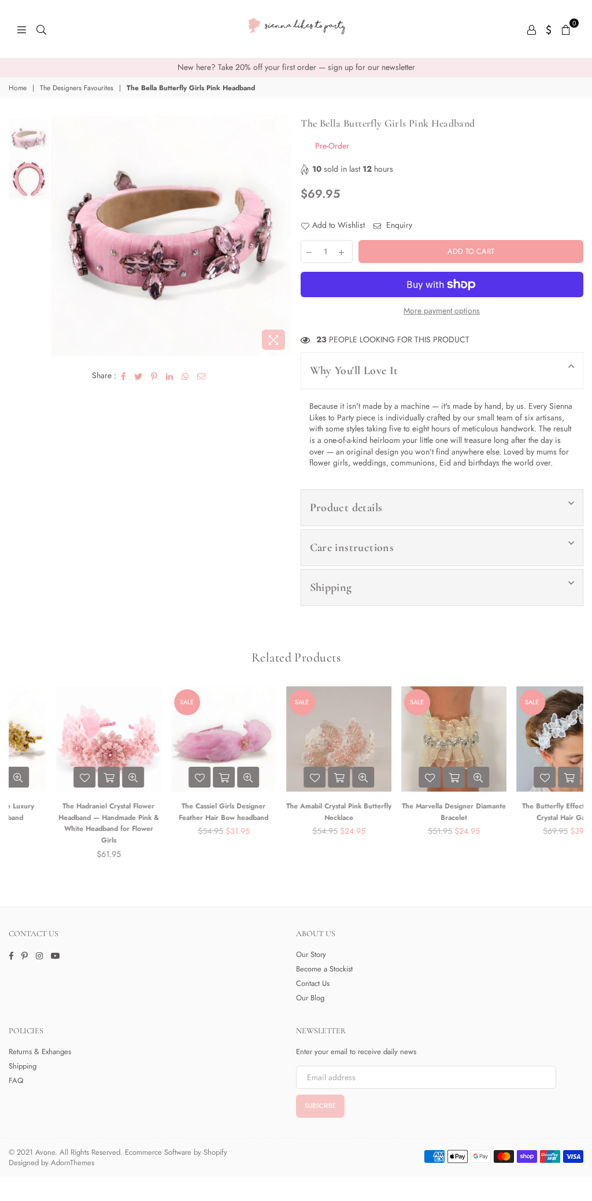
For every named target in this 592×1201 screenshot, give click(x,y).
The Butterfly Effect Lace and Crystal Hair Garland (526, 812)
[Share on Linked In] (169, 376)
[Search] (41, 29)
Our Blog (310, 997)
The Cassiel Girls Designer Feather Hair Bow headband (181, 812)
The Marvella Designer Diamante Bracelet (412, 812)
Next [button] (282, 236)
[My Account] (531, 29)
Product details (346, 508)
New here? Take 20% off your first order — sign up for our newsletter (296, 67)
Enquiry (398, 225)
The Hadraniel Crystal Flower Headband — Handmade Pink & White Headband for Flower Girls (66, 823)
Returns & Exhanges (40, 1051)
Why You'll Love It (354, 371)
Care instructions (352, 548)
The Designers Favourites (76, 88)
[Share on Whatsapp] (185, 376)
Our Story (311, 954)
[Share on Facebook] (123, 376)
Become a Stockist (324, 968)
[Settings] (549, 29)
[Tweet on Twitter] (138, 376)
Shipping (331, 587)
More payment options (442, 310)
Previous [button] (61, 236)
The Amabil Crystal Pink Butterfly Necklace (296, 812)
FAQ (16, 1080)
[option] (296, 67)
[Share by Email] (201, 376)
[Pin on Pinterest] (154, 376)
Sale (144, 702)
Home (18, 88)
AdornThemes (72, 1162)
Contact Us (313, 983)
